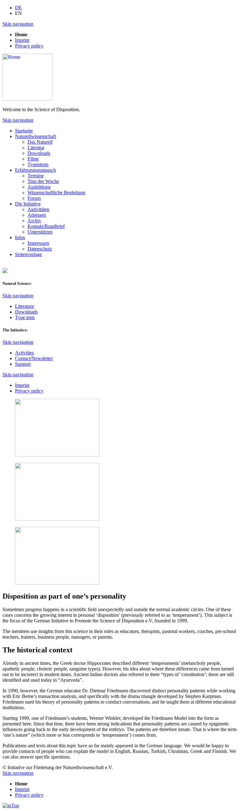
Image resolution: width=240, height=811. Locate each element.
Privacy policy (29, 45)
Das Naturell (40, 142)
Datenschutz (40, 248)
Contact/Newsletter (34, 358)
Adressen (37, 215)
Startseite (24, 130)
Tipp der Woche (43, 181)
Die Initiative (28, 203)
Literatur (36, 147)
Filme (33, 158)
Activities (24, 352)
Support (23, 364)
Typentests (38, 164)
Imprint (22, 40)
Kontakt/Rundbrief (46, 226)
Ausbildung (39, 187)
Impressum (38, 243)
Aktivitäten (38, 209)
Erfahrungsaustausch (35, 170)
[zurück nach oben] (10, 805)
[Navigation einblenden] (5, 271)
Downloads (39, 153)
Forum (34, 198)
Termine (36, 175)
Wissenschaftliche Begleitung (56, 192)
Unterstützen (40, 232)
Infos (20, 237)
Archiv (34, 220)
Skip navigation (17, 24)
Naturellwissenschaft (35, 136)
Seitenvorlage (28, 254)
